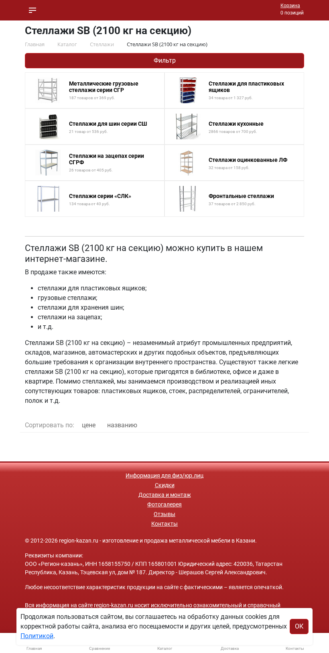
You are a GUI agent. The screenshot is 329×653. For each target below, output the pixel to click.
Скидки (165, 485)
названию (122, 425)
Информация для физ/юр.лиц (164, 475)
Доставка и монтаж (164, 495)
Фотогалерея (164, 504)
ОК (299, 626)
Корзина (290, 5)
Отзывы (164, 514)
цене (88, 425)
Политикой (36, 636)
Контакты (164, 523)
